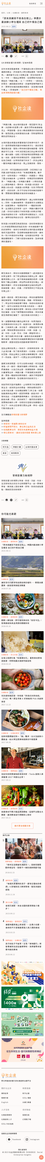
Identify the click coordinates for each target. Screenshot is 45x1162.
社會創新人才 (6, 1119)
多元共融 (14, 654)
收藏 (22, 56)
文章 (8, 13)
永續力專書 (26, 1102)
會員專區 (32, 3)
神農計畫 (17, 446)
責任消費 (9, 902)
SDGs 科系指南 (7, 1124)
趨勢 (14, 26)
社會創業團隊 (6, 1115)
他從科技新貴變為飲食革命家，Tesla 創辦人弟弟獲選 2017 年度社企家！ (22, 775)
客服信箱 (25, 1115)
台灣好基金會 (31, 446)
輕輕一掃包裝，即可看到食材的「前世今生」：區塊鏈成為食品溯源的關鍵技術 (21, 622)
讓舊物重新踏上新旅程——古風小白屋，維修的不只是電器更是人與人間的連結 (23, 926)
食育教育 (15, 453)
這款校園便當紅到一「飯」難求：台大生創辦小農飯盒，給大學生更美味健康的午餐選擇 (22, 738)
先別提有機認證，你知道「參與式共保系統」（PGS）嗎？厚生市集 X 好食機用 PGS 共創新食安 (22, 698)
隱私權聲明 (22, 1149)
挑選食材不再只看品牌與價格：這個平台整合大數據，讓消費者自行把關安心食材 (22, 813)
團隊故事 (4, 1093)
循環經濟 (18, 921)
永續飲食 (16, 13)
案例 (20, 654)
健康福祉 (14, 771)
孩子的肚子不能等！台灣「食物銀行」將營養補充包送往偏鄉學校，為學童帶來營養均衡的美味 (23, 946)
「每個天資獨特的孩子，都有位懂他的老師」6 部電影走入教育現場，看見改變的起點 (23, 886)
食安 (5, 453)
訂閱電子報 (26, 1119)
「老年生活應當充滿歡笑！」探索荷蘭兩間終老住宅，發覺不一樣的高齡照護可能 (23, 866)
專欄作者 (4, 1098)
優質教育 (24, 13)
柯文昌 (6, 446)
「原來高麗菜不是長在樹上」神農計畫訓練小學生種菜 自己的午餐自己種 (22, 546)
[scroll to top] (41, 1157)
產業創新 (14, 617)
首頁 (3, 13)
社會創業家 (15, 733)
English (4, 1102)
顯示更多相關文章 (22, 825)
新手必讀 (25, 1093)
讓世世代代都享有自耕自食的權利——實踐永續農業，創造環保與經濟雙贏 (22, 584)
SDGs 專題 (26, 1098)
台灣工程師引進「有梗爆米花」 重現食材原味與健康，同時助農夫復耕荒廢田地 (21, 659)
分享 (2, 56)
